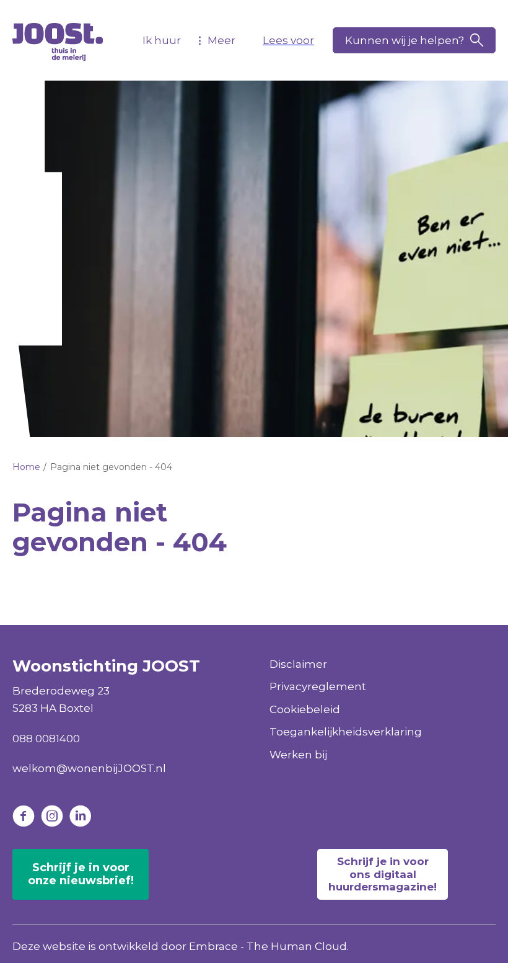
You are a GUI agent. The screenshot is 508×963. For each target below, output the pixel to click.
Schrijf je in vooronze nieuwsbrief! (81, 874)
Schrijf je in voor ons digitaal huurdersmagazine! (382, 874)
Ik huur (161, 40)
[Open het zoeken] (414, 40)
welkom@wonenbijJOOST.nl (89, 768)
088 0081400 (46, 738)
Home (26, 467)
